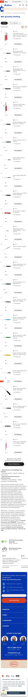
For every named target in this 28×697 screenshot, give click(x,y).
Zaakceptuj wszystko (14, 692)
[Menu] (1, 5)
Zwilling (16, 470)
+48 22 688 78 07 (14, 648)
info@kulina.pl (14, 653)
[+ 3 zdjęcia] (6, 142)
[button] (14, 23)
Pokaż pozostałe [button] (14, 464)
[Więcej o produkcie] (6, 36)
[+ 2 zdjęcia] (6, 408)
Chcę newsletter (14, 600)
